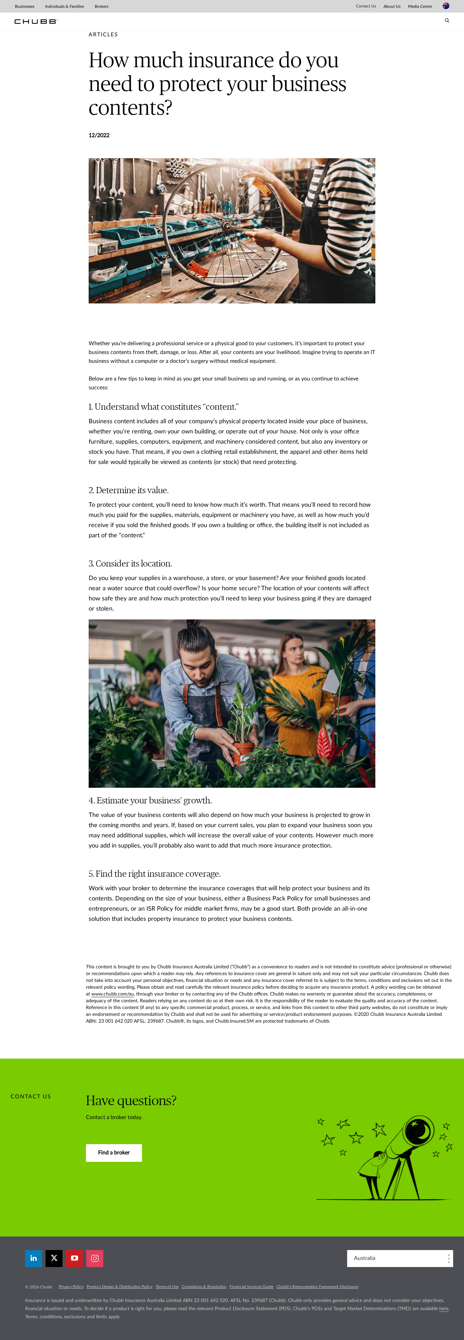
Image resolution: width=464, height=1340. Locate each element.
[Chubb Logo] (36, 21)
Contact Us (366, 6)
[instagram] (94, 1258)
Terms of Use (167, 1287)
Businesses (24, 6)
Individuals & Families (64, 6)
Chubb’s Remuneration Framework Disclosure (317, 1287)
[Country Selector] (446, 5)
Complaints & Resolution (204, 1287)
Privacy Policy (71, 1287)
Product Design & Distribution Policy (120, 1287)
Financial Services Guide (251, 1287)
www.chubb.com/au (112, 994)
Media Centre (420, 6)
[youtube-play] (74, 1258)
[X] (54, 1258)
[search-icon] (447, 21)
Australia (364, 1258)
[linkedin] (33, 1258)
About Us (391, 6)
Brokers (101, 6)
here (443, 1308)
